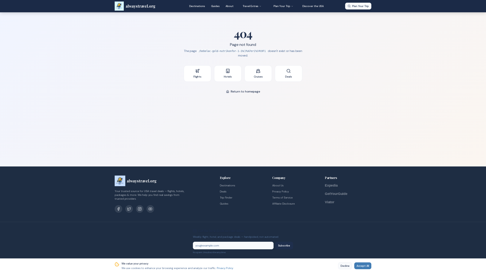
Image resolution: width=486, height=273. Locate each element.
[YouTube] (150, 209)
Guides (215, 6)
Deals (223, 191)
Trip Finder (226, 197)
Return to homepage (245, 91)
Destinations (197, 6)
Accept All (363, 266)
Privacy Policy (280, 191)
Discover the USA (313, 6)
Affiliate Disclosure (283, 203)
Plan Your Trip (282, 6)
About (229, 6)
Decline (345, 266)
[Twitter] (129, 209)
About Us (278, 185)
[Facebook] (118, 209)
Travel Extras (251, 6)
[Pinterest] (140, 209)
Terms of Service (282, 197)
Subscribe (284, 245)
